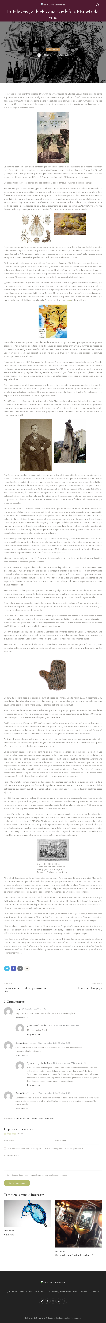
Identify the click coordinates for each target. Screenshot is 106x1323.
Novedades (53, 50)
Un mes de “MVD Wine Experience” (74, 1255)
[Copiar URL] (27, 968)
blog (69, 300)
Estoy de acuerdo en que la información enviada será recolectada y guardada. (37, 1175)
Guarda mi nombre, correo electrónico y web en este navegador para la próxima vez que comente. (45, 1149)
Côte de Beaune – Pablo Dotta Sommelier (34, 1118)
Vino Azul (9, 1234)
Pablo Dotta (46, 1025)
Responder (20, 1018)
